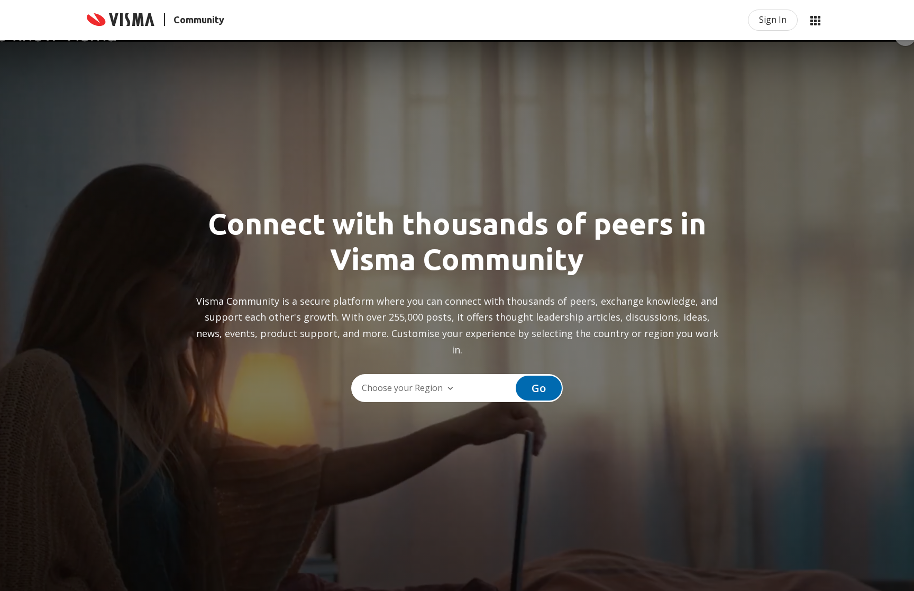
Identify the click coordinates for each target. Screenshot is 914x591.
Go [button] (539, 388)
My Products (815, 20)
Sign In (773, 19)
